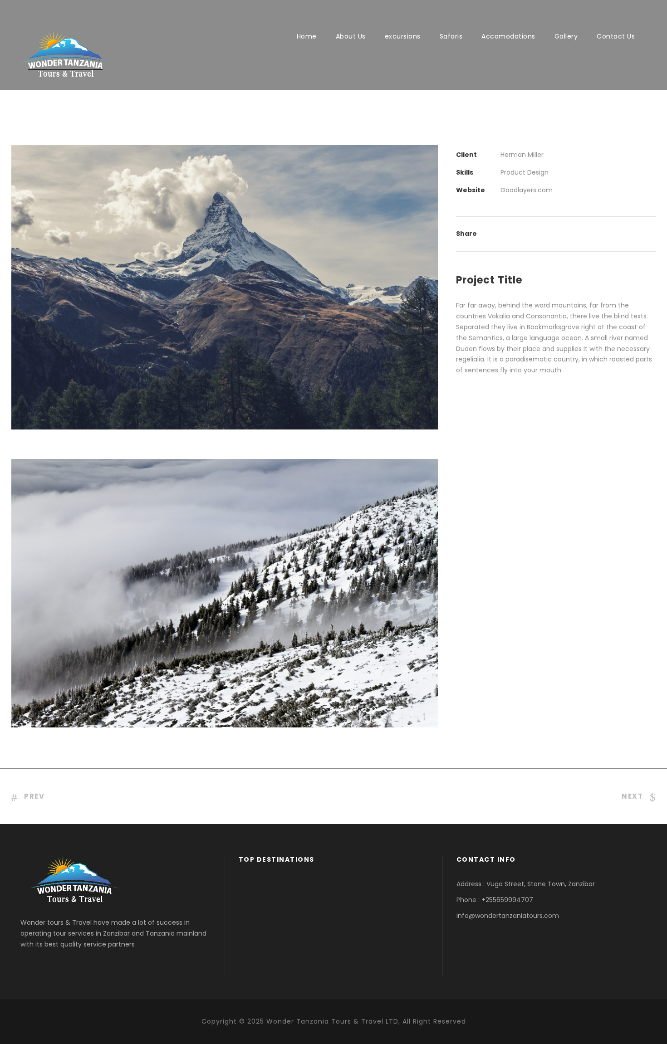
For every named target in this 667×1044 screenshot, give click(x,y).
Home (307, 36)
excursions (403, 36)
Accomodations (508, 36)
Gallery (566, 36)
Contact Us (616, 36)
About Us (351, 36)
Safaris (451, 36)
